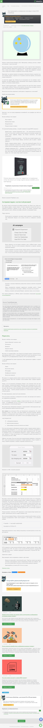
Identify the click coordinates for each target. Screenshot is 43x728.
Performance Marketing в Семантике (19, 106)
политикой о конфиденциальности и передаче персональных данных (18, 191)
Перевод (31, 25)
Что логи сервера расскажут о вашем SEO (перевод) (14, 677)
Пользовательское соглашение (14, 726)
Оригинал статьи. (6, 568)
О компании (31, 726)
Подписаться (36, 187)
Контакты (21, 721)
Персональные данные (25, 726)
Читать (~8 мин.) (7, 624)
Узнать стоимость (14, 589)
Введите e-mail (8, 188)
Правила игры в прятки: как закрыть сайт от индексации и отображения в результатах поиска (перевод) (20, 615)
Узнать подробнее (8, 704)
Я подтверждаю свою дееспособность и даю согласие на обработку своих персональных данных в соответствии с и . (18, 191)
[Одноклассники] (21, 572)
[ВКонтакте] (14, 572)
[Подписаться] (40, 710)
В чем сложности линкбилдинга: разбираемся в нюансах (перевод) (18, 646)
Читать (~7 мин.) (7, 655)
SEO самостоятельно (25, 25)
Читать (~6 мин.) (7, 687)
